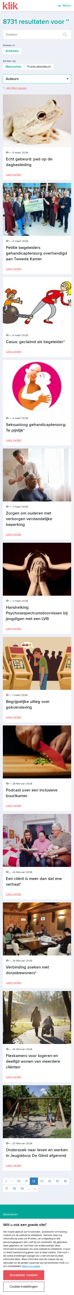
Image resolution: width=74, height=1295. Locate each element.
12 (35, 1181)
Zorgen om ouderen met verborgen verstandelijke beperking (29, 519)
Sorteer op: (9, 61)
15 (57, 1181)
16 (65, 1181)
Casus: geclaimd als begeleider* (35, 341)
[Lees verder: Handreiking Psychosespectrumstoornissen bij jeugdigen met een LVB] (37, 569)
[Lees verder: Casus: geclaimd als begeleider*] (37, 303)
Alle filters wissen (16, 88)
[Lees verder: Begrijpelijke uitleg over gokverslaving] (37, 663)
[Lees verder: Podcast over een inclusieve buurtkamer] (37, 751)
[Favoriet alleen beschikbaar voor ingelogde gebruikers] (7, 152)
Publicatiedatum (39, 67)
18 (14, 1189)
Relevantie (13, 67)
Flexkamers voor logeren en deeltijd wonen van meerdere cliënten (33, 1061)
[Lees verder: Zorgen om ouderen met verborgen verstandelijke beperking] (37, 475)
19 (22, 1189)
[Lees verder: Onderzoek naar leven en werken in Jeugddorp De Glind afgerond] (37, 1111)
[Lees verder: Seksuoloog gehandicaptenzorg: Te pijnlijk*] (37, 386)
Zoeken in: (9, 45)
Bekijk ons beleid (31, 1266)
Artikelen (12, 51)
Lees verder (13, 174)
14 (49, 1181)
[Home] (10, 5)
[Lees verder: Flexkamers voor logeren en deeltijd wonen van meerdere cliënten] (37, 1017)
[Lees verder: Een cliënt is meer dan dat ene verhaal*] (37, 840)
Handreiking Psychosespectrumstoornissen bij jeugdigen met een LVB (37, 613)
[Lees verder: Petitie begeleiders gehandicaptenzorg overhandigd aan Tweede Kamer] (37, 209)
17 (6, 1189)
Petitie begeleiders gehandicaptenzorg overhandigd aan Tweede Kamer (36, 253)
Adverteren (10, 1214)
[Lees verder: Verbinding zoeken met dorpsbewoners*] (37, 928)
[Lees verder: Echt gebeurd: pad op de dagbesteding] (37, 120)
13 (41, 1181)
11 (26, 1181)
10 (18, 1181)
